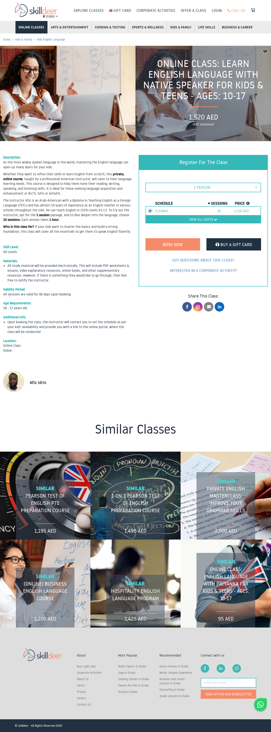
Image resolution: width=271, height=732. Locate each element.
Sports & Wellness (148, 27)
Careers (81, 698)
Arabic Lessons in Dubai (174, 696)
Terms (81, 685)
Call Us (237, 10)
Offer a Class (193, 10)
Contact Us (84, 704)
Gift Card (121, 10)
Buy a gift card (86, 666)
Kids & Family (180, 27)
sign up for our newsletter (228, 694)
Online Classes (31, 27)
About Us (82, 679)
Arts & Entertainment (69, 27)
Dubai (50, 16)
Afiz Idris (38, 382)
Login (217, 10)
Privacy (81, 692)
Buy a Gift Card (235, 244)
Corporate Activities (156, 10)
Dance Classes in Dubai (173, 666)
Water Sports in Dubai (132, 666)
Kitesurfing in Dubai (172, 690)
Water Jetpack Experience (175, 673)
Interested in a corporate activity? (203, 270)
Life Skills (206, 27)
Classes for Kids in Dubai (133, 685)
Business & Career (237, 27)
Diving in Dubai (127, 692)
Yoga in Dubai (126, 673)
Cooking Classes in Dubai (133, 679)
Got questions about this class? (203, 260)
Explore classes (89, 10)
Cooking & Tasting (110, 27)
